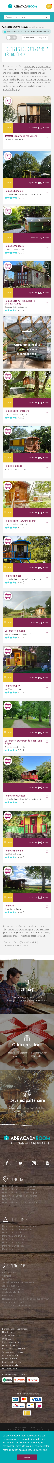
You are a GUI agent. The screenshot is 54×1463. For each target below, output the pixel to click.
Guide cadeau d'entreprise (14, 1302)
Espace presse (36, 1427)
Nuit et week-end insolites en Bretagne (19, 1189)
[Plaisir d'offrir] (49, 6)
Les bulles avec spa (10, 1286)
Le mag (27, 989)
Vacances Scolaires (10, 1355)
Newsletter (7, 1332)
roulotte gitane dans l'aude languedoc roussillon (29, 83)
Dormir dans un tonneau (13, 1246)
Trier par (41, 38)
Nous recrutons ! (9, 1368)
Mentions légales (14, 1430)
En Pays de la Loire (10, 1199)
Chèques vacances (10, 1342)
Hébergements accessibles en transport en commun (25, 1299)
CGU (27, 1430)
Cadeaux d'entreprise (11, 1335)
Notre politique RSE (10, 1345)
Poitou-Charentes (10, 1279)
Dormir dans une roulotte (13, 1239)
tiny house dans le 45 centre (15, 86)
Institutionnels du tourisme (13, 1349)
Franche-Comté (9, 1272)
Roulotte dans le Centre (17, 946)
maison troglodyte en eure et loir (29, 69)
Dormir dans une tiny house (14, 1236)
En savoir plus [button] (40, 1450)
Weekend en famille (11, 1292)
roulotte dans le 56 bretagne (20, 929)
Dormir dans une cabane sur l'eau (17, 1229)
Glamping (6, 1276)
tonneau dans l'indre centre (37, 932)
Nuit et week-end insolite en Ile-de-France (21, 1202)
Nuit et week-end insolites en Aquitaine (19, 1186)
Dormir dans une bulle (12, 1232)
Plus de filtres (29, 38)
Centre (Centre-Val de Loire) (26, 942)
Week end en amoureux (13, 1289)
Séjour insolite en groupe (13, 1352)
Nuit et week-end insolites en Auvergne (19, 1192)
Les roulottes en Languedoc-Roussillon (19, 1282)
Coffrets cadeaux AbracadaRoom (17, 1305)
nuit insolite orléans (11, 936)
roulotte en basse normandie (34, 936)
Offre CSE (6, 1339)
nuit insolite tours (17, 79)
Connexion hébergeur (12, 1362)
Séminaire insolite (10, 1359)
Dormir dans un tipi (10, 1249)
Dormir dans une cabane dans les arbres (20, 1226)
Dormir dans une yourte (12, 1242)
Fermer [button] (27, 1457)
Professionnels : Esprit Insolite (15, 1329)
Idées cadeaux (9, 1295)
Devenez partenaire (27, 1100)
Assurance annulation (11, 1365)
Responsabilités (40, 1430)
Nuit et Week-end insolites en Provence (19, 1196)
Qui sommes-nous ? (19, 1427)
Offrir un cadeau (27, 1045)
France (7, 942)
